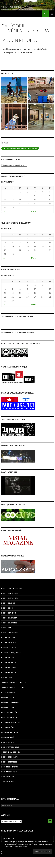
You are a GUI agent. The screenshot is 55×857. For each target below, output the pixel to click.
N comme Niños (7, 727)
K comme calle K (8, 692)
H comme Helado (8, 668)
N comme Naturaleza (10, 722)
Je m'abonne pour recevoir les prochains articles (20, 148)
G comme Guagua (8, 663)
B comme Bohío (8, 608)
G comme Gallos (8, 658)
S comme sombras (9, 772)
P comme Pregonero (10, 747)
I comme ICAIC (7, 677)
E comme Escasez (8, 648)
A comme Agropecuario (11, 588)
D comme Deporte (9, 638)
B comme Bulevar (8, 613)
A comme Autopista (9, 598)
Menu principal (52, 13)
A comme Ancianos (9, 593)
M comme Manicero (9, 717)
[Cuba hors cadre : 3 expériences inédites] (14, 90)
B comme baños (8, 603)
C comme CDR (7, 628)
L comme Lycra (7, 707)
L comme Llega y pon (10, 702)
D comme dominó (8, 643)
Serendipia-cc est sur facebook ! (17, 316)
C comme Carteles (9, 623)
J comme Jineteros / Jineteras (13, 682)
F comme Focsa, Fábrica (11, 653)
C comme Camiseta (9, 618)
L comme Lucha (7, 697)
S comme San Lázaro (10, 767)
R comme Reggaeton (10, 757)
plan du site (8, 839)
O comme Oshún (8, 737)
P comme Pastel (7, 742)
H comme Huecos (8, 673)
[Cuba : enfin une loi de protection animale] (14, 117)
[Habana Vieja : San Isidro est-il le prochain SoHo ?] (41, 117)
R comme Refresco (9, 762)
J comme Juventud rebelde (12, 687)
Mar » (33, 211)
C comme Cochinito (9, 633)
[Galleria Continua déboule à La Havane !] (41, 90)
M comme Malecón (9, 712)
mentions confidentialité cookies (16, 846)
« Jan (3, 211)
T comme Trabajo (8, 782)
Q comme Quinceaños (10, 752)
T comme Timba (7, 777)
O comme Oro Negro (10, 732)
